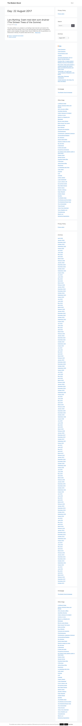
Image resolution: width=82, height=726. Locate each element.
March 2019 (61, 404)
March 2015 (60, 502)
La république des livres (63, 167)
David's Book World (62, 139)
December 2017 (61, 435)
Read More (70, 724)
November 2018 (61, 412)
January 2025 (61, 262)
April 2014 (60, 524)
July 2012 (60, 567)
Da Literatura (61, 137)
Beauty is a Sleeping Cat (64, 117)
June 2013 (60, 544)
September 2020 (62, 368)
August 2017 (61, 443)
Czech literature (61, 49)
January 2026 (61, 240)
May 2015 (60, 498)
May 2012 (60, 571)
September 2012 (62, 562)
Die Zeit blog (61, 143)
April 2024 (60, 280)
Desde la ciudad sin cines (64, 141)
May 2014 (60, 522)
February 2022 (61, 333)
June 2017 (60, 447)
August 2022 (61, 321)
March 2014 (61, 526)
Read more (37, 32)
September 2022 (62, 319)
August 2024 (61, 272)
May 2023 (60, 303)
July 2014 (60, 518)
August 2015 (61, 491)
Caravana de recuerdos (63, 129)
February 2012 (61, 577)
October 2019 (61, 390)
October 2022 (61, 317)
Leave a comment (12, 37)
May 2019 (60, 400)
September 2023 (62, 295)
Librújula (60, 171)
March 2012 (60, 575)
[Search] (73, 25)
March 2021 (60, 356)
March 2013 (61, 550)
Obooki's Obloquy (62, 189)
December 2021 (61, 337)
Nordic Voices (61, 187)
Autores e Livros (62, 115)
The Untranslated (62, 204)
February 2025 (61, 260)
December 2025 (62, 242)
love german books (62, 183)
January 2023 (61, 311)
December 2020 (62, 362)
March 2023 (61, 307)
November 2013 (62, 534)
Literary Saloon (61, 177)
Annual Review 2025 (63, 53)
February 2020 (61, 382)
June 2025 (60, 252)
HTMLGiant (60, 161)
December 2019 (61, 386)
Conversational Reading (63, 135)
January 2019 (61, 408)
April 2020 (60, 378)
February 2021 (61, 358)
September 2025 (62, 246)
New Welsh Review (62, 185)
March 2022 (61, 331)
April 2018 (60, 427)
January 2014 (61, 530)
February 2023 (61, 309)
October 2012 (61, 560)
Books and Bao (61, 125)
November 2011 (61, 581)
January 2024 (61, 287)
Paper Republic (61, 191)
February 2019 (61, 406)
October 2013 (61, 536)
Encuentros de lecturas (63, 149)
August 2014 (61, 516)
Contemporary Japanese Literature (66, 133)
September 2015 (62, 489)
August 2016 (61, 467)
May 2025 (60, 254)
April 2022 (60, 329)
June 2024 (60, 276)
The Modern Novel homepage (65, 92)
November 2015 (61, 485)
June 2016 (60, 471)
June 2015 (60, 496)
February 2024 (61, 285)
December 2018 (61, 410)
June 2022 (60, 325)
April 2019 (60, 402)
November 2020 (62, 364)
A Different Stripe (62, 103)
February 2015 (61, 504)
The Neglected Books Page (64, 202)
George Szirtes (61, 157)
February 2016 (61, 479)
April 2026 (60, 238)
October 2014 (61, 512)
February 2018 (61, 431)
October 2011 (61, 583)
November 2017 (61, 437)
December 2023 (62, 289)
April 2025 (60, 256)
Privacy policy (61, 13)
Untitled (60, 55)
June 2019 (60, 398)
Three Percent (61, 206)
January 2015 (61, 506)
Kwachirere (60, 165)
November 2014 (62, 510)
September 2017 (62, 441)
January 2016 (61, 481)
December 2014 (61, 508)
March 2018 (60, 429)
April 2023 (60, 305)
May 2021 (60, 351)
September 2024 (62, 270)
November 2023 (62, 291)
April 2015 (60, 500)
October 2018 (61, 414)
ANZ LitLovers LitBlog (63, 109)
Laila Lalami (61, 169)
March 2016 (61, 477)
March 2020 (61, 380)
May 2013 (60, 546)
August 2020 (61, 370)
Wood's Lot (60, 214)
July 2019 (60, 396)
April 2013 (60, 548)
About (72, 3)
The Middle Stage (62, 198)
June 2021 (60, 349)
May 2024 (60, 278)
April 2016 (60, 475)
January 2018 (61, 433)
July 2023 (60, 299)
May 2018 (60, 425)
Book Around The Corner (64, 123)
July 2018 (60, 420)
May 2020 (60, 376)
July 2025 (60, 250)
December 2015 (61, 483)
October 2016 (61, 463)
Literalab (60, 175)
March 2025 (61, 258)
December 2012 (61, 556)
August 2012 (61, 565)
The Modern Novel (14, 3)
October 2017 (61, 439)
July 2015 (60, 494)
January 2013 (61, 554)
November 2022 (62, 315)
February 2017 (61, 455)
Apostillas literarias (62, 111)
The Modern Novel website (17, 35)
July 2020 (60, 372)
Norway (10, 35)
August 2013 (61, 540)
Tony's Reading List (62, 210)
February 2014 (61, 528)
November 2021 (61, 339)
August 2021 (61, 345)
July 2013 (60, 542)
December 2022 (62, 313)
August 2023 (61, 297)
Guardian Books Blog (63, 159)
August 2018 (61, 418)
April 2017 (60, 451)
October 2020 (61, 366)
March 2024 (61, 283)
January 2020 (61, 384)
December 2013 (61, 532)
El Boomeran (61, 145)
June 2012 (60, 569)
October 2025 (61, 244)
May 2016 (60, 473)
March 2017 (60, 453)
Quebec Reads (61, 193)
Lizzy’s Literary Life (62, 181)
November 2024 (62, 266)
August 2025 (61, 248)
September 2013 (62, 538)
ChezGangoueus (62, 131)
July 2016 (60, 469)
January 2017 (61, 457)
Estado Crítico (61, 155)
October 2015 (61, 487)
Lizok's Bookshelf (62, 179)
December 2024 (62, 264)
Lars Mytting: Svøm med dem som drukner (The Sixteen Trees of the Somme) (28, 21)
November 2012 (61, 558)
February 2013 (61, 552)
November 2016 (62, 461)
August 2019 (61, 394)
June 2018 (60, 423)
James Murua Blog (62, 163)
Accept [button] (61, 724)
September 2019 (62, 392)
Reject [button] (66, 724)
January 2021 (61, 360)
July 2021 (60, 347)
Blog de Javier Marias (63, 121)
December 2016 (61, 459)
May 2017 (60, 449)
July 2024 (60, 274)
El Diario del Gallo (62, 147)
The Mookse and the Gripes (64, 200)
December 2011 (61, 579)
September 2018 (62, 416)
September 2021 (62, 343)
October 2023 (61, 293)
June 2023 (60, 301)
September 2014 (62, 514)
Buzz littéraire (61, 127)
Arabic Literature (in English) (64, 113)
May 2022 (60, 327)
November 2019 (62, 388)
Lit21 (59, 173)
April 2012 (60, 573)
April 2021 (60, 354)
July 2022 (60, 323)
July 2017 (60, 445)
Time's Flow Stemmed (63, 208)
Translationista (61, 212)
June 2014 (60, 520)
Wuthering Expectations (63, 216)
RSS (60, 46)
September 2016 (62, 465)
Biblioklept (60, 119)
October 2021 (61, 341)
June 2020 (60, 374)
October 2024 (61, 268)
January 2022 (61, 335)
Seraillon (60, 195)
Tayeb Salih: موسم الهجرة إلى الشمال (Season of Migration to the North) (66, 73)
